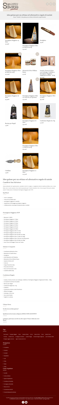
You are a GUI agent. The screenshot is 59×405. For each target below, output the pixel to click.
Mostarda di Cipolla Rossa (10, 253)
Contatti (5, 353)
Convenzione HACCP (8, 389)
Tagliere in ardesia (8, 297)
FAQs (5, 361)
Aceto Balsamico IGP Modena (11, 257)
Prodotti (19, 17)
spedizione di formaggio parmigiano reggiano (15, 203)
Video (5, 366)
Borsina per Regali (8, 283)
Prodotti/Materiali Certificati (10, 392)
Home (14, 17)
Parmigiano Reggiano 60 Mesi (11, 229)
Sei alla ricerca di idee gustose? (11, 309)
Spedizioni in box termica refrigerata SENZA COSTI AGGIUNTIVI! (20, 314)
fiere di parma (6, 334)
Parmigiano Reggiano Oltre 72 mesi (12, 230)
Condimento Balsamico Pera (10, 251)
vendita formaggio (29, 336)
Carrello (5, 373)
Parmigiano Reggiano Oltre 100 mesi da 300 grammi (16, 238)
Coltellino (6, 287)
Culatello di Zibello (25, 334)
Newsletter (6, 355)
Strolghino (6, 255)
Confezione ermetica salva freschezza (13, 289)
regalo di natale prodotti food (21, 338)
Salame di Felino (37, 334)
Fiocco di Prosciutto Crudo (10, 268)
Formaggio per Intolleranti (19, 336)
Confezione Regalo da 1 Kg (10, 285)
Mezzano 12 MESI (8, 217)
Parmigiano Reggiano (13, 334)
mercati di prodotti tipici (10, 199)
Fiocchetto (5, 336)
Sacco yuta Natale (8, 295)
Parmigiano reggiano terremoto (9, 338)
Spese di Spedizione (8, 378)
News (5, 364)
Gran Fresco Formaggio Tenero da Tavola (14, 242)
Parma (42, 334)
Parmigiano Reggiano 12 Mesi (11, 219)
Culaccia (6, 263)
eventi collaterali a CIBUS (49, 336)
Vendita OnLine (11, 336)
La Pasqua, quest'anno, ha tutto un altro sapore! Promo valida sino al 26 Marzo (21, 319)
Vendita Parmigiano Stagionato (38, 336)
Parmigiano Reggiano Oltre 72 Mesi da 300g (14, 236)
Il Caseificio (6, 347)
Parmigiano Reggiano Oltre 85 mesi (12, 232)
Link (5, 358)
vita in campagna (8, 197)
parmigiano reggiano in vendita (11, 201)
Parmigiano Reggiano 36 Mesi (11, 225)
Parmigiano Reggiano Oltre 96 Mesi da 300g (14, 234)
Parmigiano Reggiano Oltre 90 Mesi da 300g (14, 240)
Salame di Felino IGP (9, 261)
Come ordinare (7, 376)
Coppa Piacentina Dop (9, 265)
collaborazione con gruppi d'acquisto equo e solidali (16, 205)
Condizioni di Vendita (8, 381)
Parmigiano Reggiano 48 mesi (11, 227)
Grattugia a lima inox (9, 293)
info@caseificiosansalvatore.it (47, 397)
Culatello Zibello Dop (9, 270)
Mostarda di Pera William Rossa (11, 259)
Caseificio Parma (48, 334)
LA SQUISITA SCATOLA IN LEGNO (11, 281)
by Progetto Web (46, 398)
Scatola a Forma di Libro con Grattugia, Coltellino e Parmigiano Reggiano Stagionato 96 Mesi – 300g (28, 280)
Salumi (19, 334)
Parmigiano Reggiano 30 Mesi (11, 223)
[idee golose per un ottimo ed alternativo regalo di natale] (10, 9)
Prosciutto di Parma (8, 266)
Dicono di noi (7, 386)
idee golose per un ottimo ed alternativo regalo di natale (33, 17)
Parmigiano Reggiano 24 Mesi (11, 221)
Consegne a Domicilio (8, 384)
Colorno (31, 334)
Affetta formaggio (8, 291)
